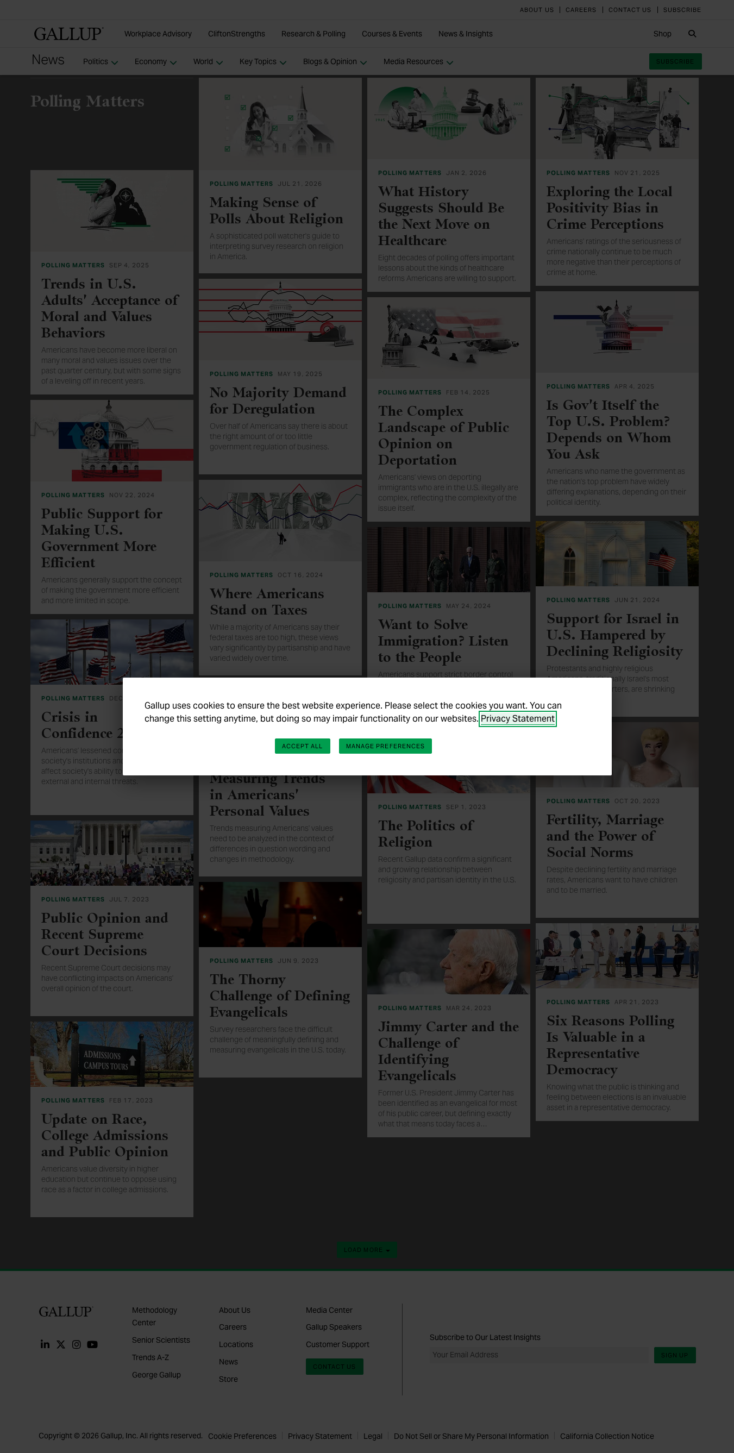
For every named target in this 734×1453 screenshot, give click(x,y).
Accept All (302, 746)
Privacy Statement (518, 718)
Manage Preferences (385, 746)
